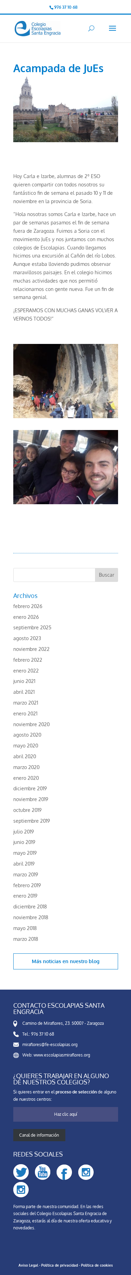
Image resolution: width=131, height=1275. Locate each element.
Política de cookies (97, 1265)
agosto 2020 (27, 735)
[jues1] (65, 504)
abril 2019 (24, 864)
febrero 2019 (27, 885)
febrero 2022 (27, 660)
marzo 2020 (26, 767)
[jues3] (65, 418)
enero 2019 (25, 896)
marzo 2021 (25, 703)
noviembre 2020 (31, 724)
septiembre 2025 (32, 627)
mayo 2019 (25, 853)
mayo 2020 (25, 745)
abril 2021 (24, 692)
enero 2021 (25, 713)
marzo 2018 (25, 939)
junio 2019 (24, 842)
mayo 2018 (25, 928)
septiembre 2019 (31, 821)
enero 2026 (26, 617)
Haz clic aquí (65, 1114)
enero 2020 (26, 778)
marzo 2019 (25, 874)
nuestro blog (85, 961)
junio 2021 (24, 681)
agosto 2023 (27, 638)
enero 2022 (26, 671)
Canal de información (39, 1135)
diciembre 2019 (30, 788)
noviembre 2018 (30, 917)
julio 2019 (23, 832)
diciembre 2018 (30, 906)
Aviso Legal (28, 1265)
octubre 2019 (27, 810)
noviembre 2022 (31, 649)
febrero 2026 (27, 606)
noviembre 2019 (30, 799)
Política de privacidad (59, 1265)
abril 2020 (24, 756)
